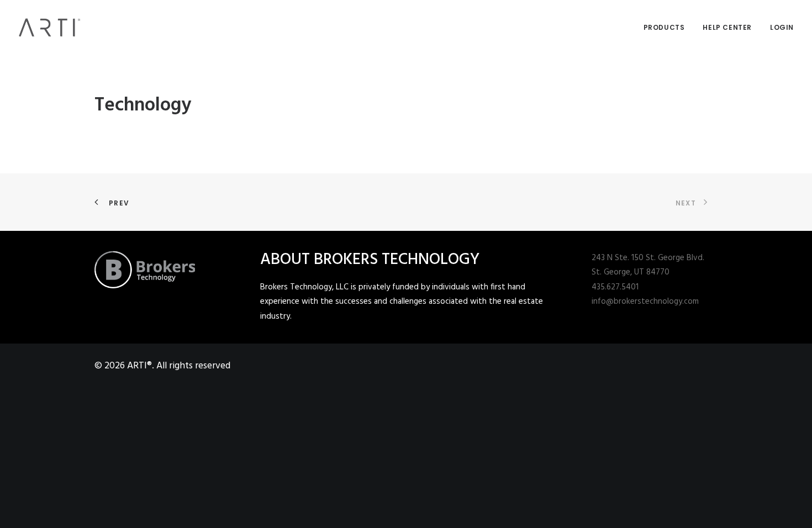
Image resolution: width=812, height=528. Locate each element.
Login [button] (782, 27)
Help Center (727, 27)
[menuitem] (668, 27)
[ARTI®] (49, 27)
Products (664, 27)
